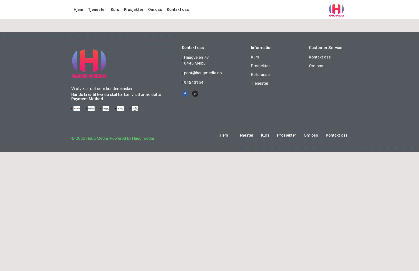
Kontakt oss (320, 57)
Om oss (316, 65)
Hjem (223, 135)
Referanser (261, 74)
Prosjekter (260, 65)
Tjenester (259, 83)
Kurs (255, 57)
